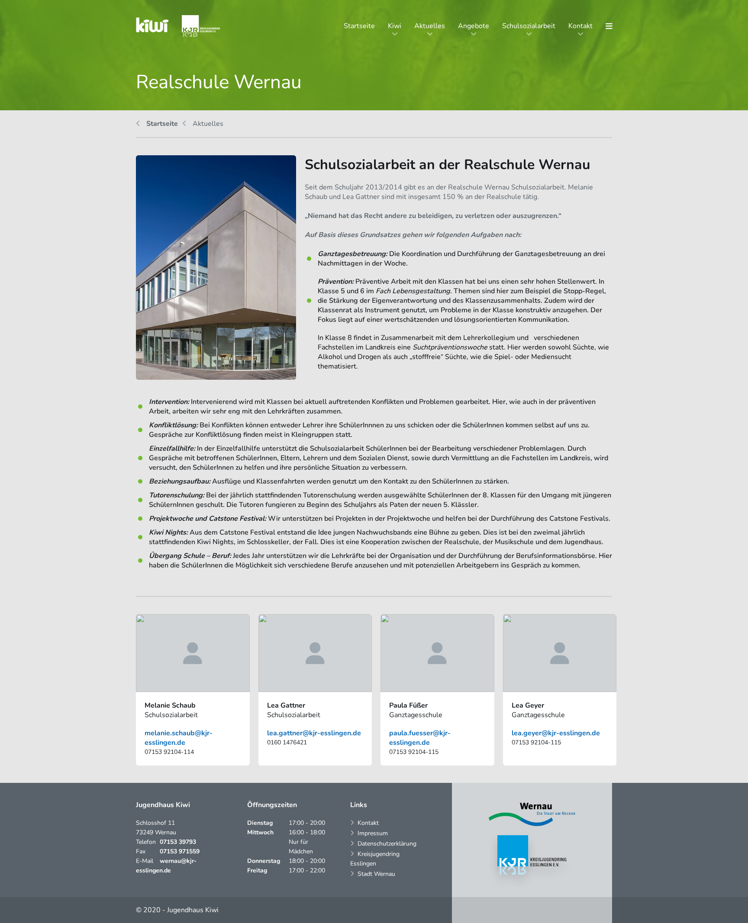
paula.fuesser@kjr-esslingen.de (420, 737)
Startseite (359, 26)
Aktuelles (429, 26)
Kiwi (394, 26)
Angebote (473, 26)
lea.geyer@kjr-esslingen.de (556, 733)
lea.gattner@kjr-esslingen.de (314, 733)
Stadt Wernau (376, 874)
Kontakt (580, 26)
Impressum (373, 833)
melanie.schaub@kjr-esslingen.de (179, 737)
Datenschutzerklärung (387, 844)
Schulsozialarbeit (528, 26)
